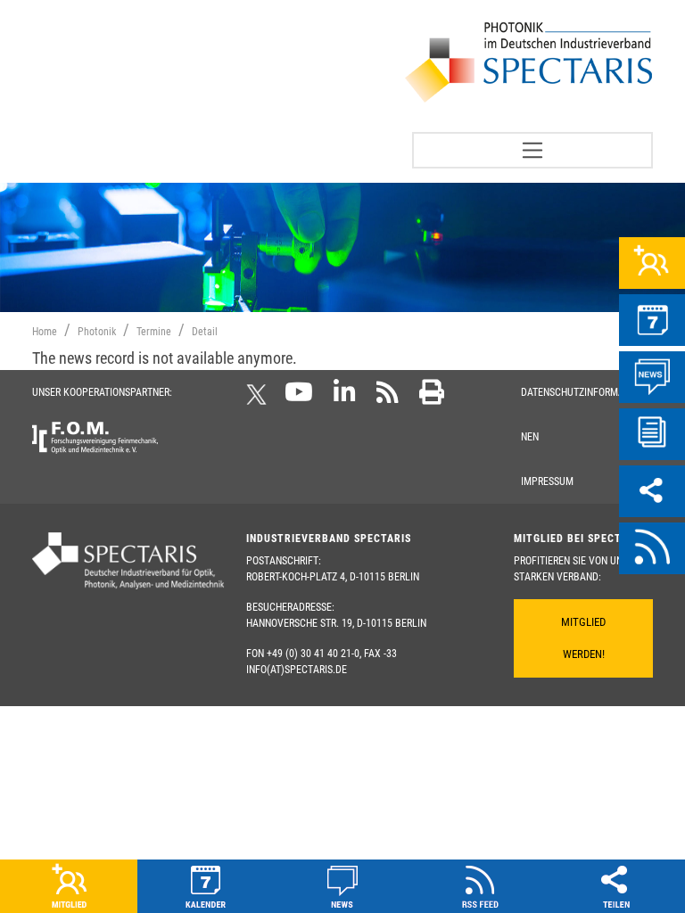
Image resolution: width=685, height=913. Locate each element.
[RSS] (652, 548)
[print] (431, 397)
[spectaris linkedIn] (345, 397)
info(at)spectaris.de (296, 669)
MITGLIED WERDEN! (583, 638)
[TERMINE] (652, 320)
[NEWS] (652, 377)
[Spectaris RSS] (387, 397)
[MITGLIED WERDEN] (652, 263)
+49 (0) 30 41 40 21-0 (313, 653)
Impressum (547, 481)
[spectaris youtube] (299, 397)
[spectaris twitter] (259, 397)
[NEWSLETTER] (652, 434)
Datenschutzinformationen (580, 414)
